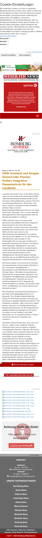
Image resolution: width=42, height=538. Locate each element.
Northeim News (21, 514)
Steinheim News (21, 518)
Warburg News (21, 522)
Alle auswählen (24, 55)
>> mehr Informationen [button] (33, 52)
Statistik (3, 41)
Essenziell (4, 38)
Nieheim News (21, 510)
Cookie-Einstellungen (30, 532)
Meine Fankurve (21, 506)
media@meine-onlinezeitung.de (22, 469)
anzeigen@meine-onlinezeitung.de (22, 476)
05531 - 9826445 (22, 474)
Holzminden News (21, 498)
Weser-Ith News (21, 526)
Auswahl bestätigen (9, 55)
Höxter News (21, 502)
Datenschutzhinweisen (8, 36)
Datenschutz (22, 530)
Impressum (14, 530)
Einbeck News (21, 494)
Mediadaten (31, 530)
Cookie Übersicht (17, 532)
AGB (8, 530)
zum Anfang (34, 455)
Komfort (3, 44)
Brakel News (21, 490)
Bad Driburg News (21, 486)
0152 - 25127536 (22, 467)
